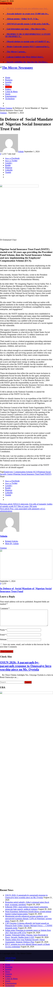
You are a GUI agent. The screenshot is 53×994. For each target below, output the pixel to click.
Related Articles (11, 536)
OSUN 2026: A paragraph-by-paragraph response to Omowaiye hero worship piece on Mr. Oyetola (25, 661)
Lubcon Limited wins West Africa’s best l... (24, 52)
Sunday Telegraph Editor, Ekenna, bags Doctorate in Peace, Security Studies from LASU (26, 931)
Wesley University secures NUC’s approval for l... (27, 41)
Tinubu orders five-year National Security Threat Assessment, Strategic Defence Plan (25, 935)
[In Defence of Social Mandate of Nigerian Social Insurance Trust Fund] (26, 574)
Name (3, 625)
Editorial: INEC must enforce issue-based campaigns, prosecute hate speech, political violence (26, 903)
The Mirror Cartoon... (15, 46)
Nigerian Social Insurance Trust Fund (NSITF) (32, 469)
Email (3, 629)
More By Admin (12, 538)
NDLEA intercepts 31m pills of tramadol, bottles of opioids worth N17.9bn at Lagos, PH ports (26, 500)
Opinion (9, 103)
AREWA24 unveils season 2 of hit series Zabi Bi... (27, 19)
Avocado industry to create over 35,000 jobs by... (27, 8)
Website (3, 634)
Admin (21, 146)
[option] (26, 565)
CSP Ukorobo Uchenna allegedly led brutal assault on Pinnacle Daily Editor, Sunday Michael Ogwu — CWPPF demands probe (28, 920)
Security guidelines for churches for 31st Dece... (26, 57)
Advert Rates (10, 953)
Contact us (9, 955)
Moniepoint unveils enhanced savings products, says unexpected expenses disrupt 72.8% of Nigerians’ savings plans (28, 913)
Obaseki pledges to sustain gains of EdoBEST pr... (27, 36)
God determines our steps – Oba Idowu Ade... (25, 24)
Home (2, 103)
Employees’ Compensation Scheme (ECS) (21, 467)
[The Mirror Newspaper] (16, 62)
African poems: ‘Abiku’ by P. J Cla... (22, 14)
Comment (5, 603)
